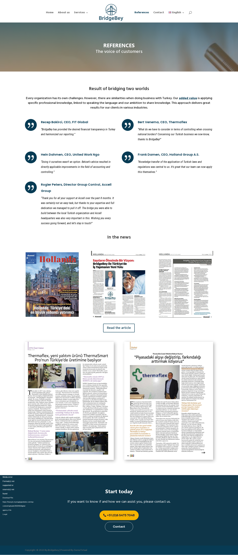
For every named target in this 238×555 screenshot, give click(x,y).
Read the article (119, 328)
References (142, 13)
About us (64, 13)
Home (49, 13)
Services (79, 13)
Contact (158, 13)
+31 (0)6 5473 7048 (121, 515)
